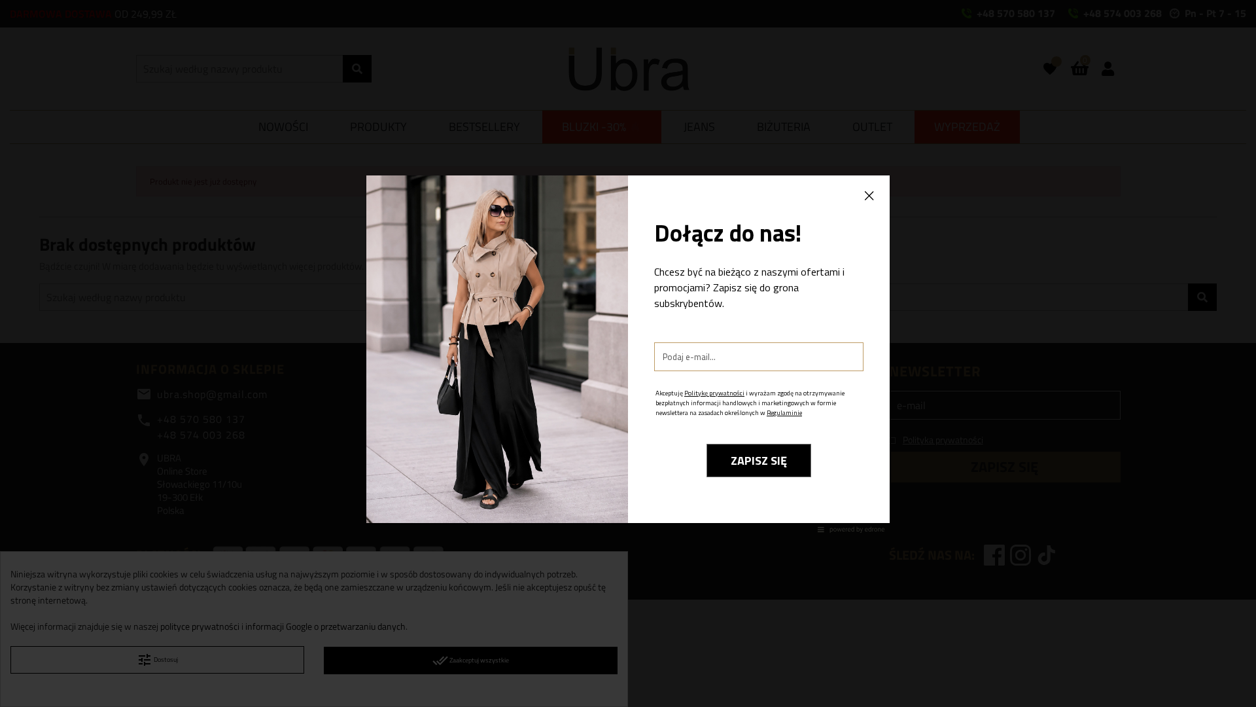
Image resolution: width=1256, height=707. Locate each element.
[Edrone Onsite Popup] (628, 353)
